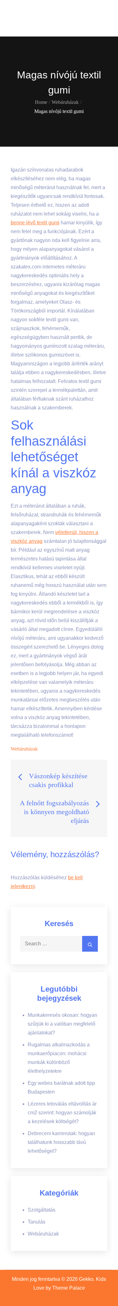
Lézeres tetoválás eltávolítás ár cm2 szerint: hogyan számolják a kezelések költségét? (62, 1112)
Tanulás (36, 1221)
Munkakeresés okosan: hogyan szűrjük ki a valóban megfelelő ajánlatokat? (62, 1023)
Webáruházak (24, 749)
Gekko (25, 14)
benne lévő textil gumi (35, 222)
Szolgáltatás (41, 1210)
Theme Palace (68, 1288)
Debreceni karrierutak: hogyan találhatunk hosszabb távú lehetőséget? (61, 1142)
